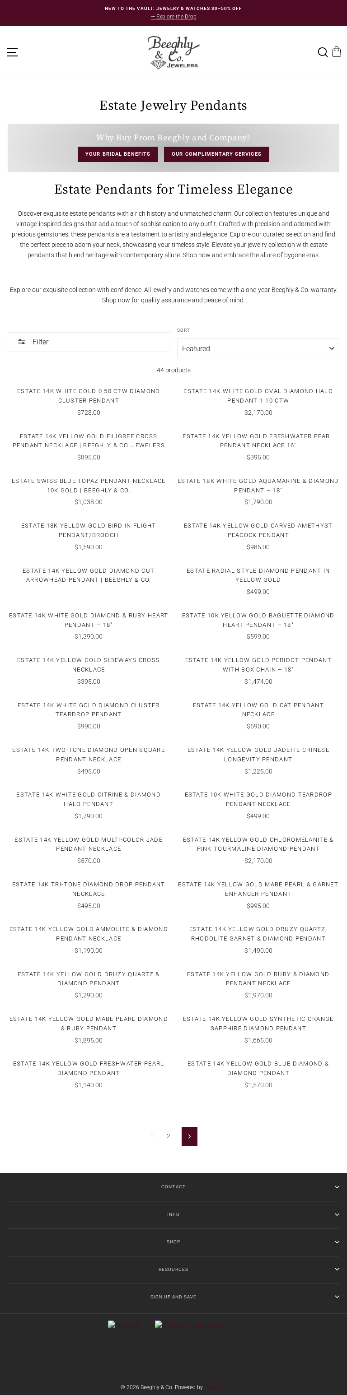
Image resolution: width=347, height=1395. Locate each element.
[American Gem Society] (190, 1325)
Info (173, 1214)
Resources (173, 1269)
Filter (39, 342)
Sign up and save (173, 1296)
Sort (183, 330)
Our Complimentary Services (217, 154)
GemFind (215, 1387)
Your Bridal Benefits (117, 154)
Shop (173, 1241)
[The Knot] (124, 1325)
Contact (173, 1186)
